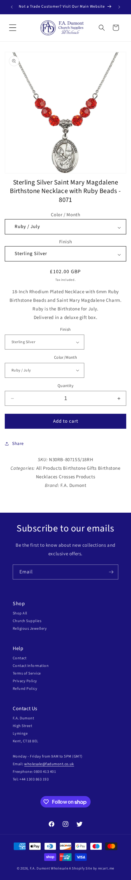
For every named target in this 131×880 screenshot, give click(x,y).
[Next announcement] (119, 7)
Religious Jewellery (30, 628)
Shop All (20, 613)
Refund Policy (25, 688)
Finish (65, 242)
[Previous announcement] (12, 7)
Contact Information (31, 666)
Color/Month (65, 357)
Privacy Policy (25, 681)
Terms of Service (27, 673)
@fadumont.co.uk (58, 764)
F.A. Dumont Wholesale (49, 868)
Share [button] (18, 443)
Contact (19, 658)
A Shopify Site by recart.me (91, 868)
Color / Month (65, 214)
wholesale (33, 764)
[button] (13, 28)
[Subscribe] (111, 572)
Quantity (65, 386)
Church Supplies (27, 621)
